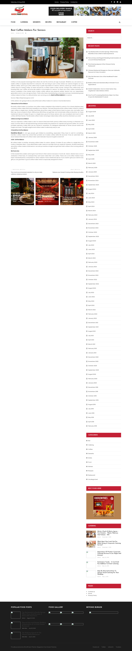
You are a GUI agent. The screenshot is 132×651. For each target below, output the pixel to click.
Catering (24, 22)
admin (13, 33)
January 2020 (92, 383)
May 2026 (91, 124)
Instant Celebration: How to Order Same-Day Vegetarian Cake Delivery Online (102, 90)
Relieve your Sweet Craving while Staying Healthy (68, 172)
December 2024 (93, 176)
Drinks (90, 458)
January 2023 (92, 267)
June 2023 (91, 249)
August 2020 (92, 374)
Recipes (48, 22)
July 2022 (91, 292)
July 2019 (91, 409)
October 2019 (92, 396)
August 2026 (92, 112)
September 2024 (93, 185)
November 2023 (93, 228)
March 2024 (92, 211)
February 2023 (92, 262)
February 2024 (92, 215)
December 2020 (93, 357)
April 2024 (91, 206)
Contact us (74, 2)
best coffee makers (58, 95)
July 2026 (91, 116)
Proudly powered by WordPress (21, 647)
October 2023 (92, 232)
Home (57, 2)
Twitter (104, 647)
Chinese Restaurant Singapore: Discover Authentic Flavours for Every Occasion (104, 71)
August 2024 (92, 189)
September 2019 (93, 400)
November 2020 (93, 361)
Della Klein (40, 201)
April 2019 (91, 422)
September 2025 (93, 150)
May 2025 (91, 155)
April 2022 (91, 305)
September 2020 (93, 370)
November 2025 (93, 142)
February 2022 (92, 314)
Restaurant (61, 22)
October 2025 (92, 146)
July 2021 (91, 335)
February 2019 (92, 426)
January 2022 (92, 318)
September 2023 (93, 236)
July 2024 (91, 193)
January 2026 (92, 137)
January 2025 (92, 172)
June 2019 (91, 413)
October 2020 (92, 366)
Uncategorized (93, 479)
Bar (89, 441)
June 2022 (91, 297)
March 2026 (92, 133)
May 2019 (91, 417)
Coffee (74, 22)
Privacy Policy (64, 2)
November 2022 (93, 275)
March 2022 (92, 310)
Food (13, 22)
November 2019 (93, 391)
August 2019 (92, 404)
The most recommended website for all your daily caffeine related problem (26, 173)
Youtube (118, 647)
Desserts (36, 22)
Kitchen (90, 466)
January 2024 (92, 219)
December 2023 (93, 224)
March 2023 (92, 258)
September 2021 (93, 327)
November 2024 (93, 180)
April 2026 (91, 129)
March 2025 (92, 163)
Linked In (110, 647)
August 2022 (92, 288)
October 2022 (92, 279)
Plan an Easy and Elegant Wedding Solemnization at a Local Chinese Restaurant (104, 59)
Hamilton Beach (16, 133)
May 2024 (91, 202)
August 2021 (92, 331)
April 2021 (91, 340)
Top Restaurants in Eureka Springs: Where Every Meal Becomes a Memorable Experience (103, 53)
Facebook (96, 647)
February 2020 (92, 379)
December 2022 (93, 271)
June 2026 (91, 120)
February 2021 (92, 348)
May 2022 (91, 301)
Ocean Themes (51, 647)
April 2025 (91, 159)
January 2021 (92, 353)
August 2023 (92, 241)
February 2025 (92, 167)
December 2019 (93, 387)
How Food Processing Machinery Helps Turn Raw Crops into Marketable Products (103, 96)
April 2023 (91, 254)
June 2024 (91, 198)
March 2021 (91, 344)
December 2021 (93, 323)
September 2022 (93, 284)
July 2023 (91, 245)
